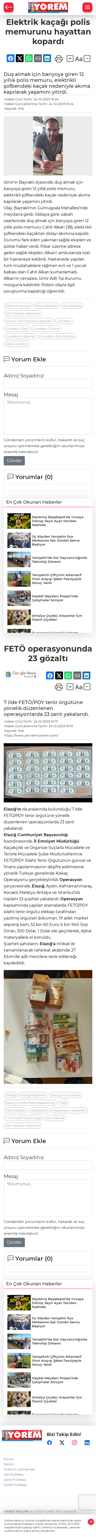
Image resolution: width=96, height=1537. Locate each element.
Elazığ (10, 834)
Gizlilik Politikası (15, 1485)
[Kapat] (91, 1521)
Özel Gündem (16, 344)
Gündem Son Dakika (57, 336)
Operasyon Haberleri (69, 1110)
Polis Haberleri (46, 306)
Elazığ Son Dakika (65, 1095)
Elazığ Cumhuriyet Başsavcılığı (30, 1103)
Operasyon (71, 879)
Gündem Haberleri (20, 336)
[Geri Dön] (9, 7)
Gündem (64, 321)
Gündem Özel (16, 329)
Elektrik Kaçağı (17, 306)
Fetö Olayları (15, 1110)
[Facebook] (49, 1443)
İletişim (9, 1464)
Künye (8, 1459)
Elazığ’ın (12, 809)
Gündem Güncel (46, 329)
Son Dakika (72, 306)
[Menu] (87, 7)
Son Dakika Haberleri (22, 313)
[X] (62, 1443)
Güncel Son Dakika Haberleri (28, 321)
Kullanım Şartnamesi (19, 1469)
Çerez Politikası (15, 1480)
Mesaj (11, 395)
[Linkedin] (87, 1443)
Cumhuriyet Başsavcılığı (42, 834)
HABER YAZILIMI (16, 1511)
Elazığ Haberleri (33, 1095)
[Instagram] (75, 1443)
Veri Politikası (13, 1474)
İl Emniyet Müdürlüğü (56, 841)
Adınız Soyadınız (24, 376)
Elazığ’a (48, 943)
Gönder (14, 460)
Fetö (63, 1103)
